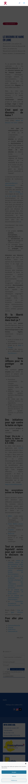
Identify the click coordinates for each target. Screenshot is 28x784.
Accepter (14, 772)
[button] (25, 763)
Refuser (14, 776)
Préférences (14, 780)
